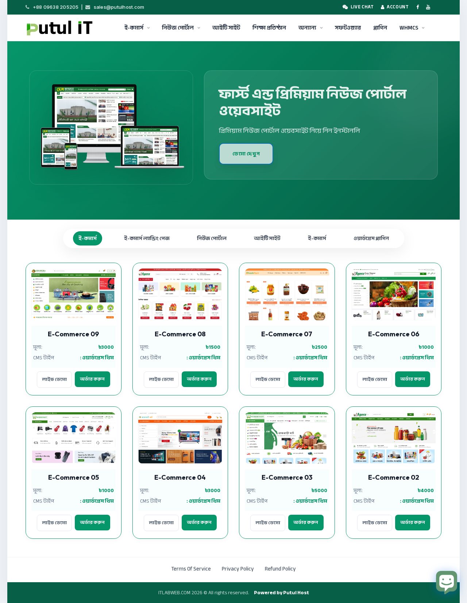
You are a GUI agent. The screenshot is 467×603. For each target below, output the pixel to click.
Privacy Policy (238, 569)
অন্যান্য (307, 28)
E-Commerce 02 (393, 477)
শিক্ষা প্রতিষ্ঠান (269, 28)
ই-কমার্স (133, 28)
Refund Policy (280, 569)
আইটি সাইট (226, 28)
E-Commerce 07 (286, 334)
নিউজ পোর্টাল (178, 28)
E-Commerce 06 (393, 334)
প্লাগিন (380, 28)
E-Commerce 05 (73, 477)
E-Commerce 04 (180, 477)
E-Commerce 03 (287, 477)
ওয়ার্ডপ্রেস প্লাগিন (371, 238)
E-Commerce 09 (73, 334)
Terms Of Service (191, 569)
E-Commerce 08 (180, 334)
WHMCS (409, 28)
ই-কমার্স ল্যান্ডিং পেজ (147, 238)
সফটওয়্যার (348, 28)
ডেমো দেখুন (246, 154)
